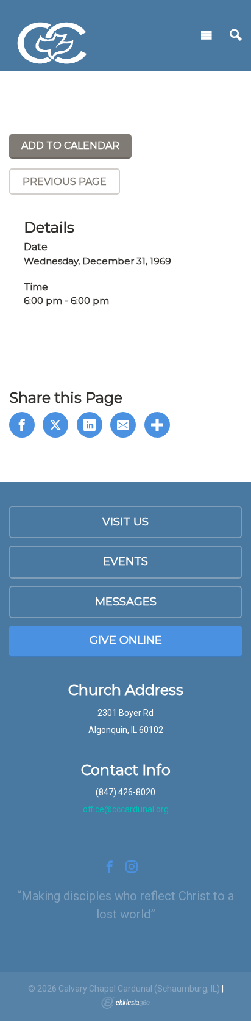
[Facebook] (110, 866)
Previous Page (65, 181)
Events (125, 561)
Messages (126, 601)
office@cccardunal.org (126, 809)
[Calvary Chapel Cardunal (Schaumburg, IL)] (51, 33)
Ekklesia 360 (125, 1003)
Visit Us (125, 522)
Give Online (126, 640)
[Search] (236, 35)
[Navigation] (206, 35)
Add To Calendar (70, 145)
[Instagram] (131, 866)
